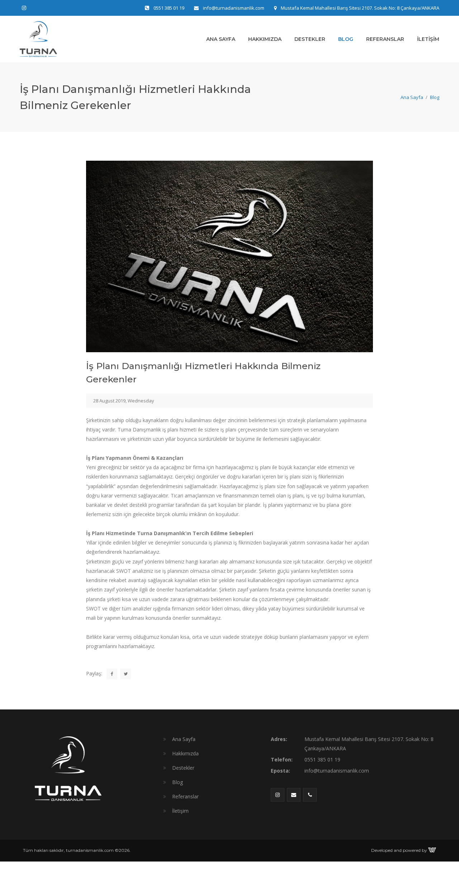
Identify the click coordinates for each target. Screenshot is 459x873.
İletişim (428, 39)
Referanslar (385, 39)
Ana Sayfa (220, 39)
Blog (345, 39)
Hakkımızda (264, 39)
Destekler (309, 39)
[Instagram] (24, 8)
